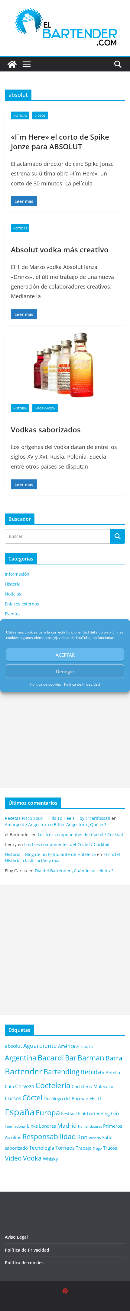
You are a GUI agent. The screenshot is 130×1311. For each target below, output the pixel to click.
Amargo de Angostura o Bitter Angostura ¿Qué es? (55, 824)
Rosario (95, 1138)
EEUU (95, 1098)
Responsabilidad (49, 1136)
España (19, 1112)
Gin (115, 1113)
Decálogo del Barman (66, 1098)
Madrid (67, 1125)
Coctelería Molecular (93, 1086)
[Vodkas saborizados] (65, 364)
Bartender (23, 1071)
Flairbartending (94, 1113)
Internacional (15, 1126)
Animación (84, 1046)
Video (13, 1158)
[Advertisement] (65, 723)
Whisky (50, 1159)
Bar (70, 1058)
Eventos (13, 614)
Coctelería (52, 1085)
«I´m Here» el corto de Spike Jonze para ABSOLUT (60, 141)
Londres (47, 1126)
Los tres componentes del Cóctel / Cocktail (80, 834)
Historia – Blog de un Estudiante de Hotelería (50, 854)
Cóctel (32, 1097)
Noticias (20, 115)
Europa (48, 1112)
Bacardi (50, 1057)
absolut (13, 1045)
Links (32, 1126)
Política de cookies (45, 684)
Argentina (20, 1058)
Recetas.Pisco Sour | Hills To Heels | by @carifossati (57, 818)
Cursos (13, 1098)
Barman (90, 1058)
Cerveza (24, 1086)
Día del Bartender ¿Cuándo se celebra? (74, 870)
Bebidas (92, 1071)
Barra (114, 1058)
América (66, 1046)
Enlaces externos (22, 604)
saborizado (16, 1148)
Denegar (65, 671)
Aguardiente (40, 1045)
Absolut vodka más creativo (60, 249)
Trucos (110, 1148)
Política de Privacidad (82, 684)
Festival (69, 1113)
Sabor (108, 1137)
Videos (40, 115)
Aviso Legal (16, 1237)
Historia (20, 408)
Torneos (65, 1147)
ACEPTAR (65, 655)
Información (45, 408)
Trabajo (84, 1148)
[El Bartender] (12, 64)
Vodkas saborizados (46, 429)
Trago (97, 1148)
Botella (113, 1072)
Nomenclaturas (90, 1126)
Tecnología (41, 1147)
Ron (82, 1137)
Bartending (61, 1071)
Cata (9, 1086)
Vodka (32, 1158)
